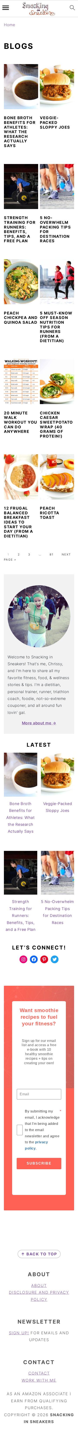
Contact (39, 1373)
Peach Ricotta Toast (49, 513)
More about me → (39, 723)
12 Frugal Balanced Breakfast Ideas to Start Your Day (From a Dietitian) (18, 522)
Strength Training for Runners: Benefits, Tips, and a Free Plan (20, 229)
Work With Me (39, 1380)
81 (52, 554)
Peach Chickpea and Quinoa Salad (20, 318)
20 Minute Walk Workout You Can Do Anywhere (20, 422)
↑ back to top (39, 1254)
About (39, 1285)
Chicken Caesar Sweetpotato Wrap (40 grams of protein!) (56, 424)
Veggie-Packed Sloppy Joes (55, 122)
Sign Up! (19, 1333)
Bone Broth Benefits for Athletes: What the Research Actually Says (20, 132)
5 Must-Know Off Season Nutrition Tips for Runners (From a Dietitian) (56, 327)
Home (9, 25)
